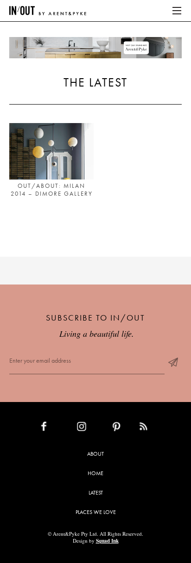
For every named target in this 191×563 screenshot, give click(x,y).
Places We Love (96, 512)
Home (95, 473)
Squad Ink (107, 540)
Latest (96, 492)
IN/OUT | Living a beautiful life (47, 10)
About (95, 454)
